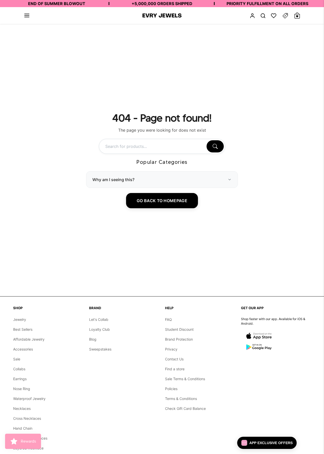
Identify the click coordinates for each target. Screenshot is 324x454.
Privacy (171, 349)
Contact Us (174, 359)
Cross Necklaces (27, 418)
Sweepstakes (100, 349)
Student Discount (179, 329)
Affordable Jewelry (29, 339)
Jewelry (19, 319)
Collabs (19, 369)
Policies (171, 389)
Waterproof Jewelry (29, 398)
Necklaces (22, 408)
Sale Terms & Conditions (185, 379)
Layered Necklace (28, 448)
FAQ (168, 319)
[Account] (252, 15)
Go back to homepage (162, 200)
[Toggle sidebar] (285, 15)
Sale (16, 359)
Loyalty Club (99, 329)
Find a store (175, 369)
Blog (92, 339)
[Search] (215, 146)
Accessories (23, 349)
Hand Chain (22, 428)
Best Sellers (22, 329)
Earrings (20, 379)
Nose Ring (21, 389)
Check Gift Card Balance (185, 408)
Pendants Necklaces (30, 438)
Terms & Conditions (181, 398)
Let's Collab (98, 319)
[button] (27, 15)
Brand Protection (179, 339)
